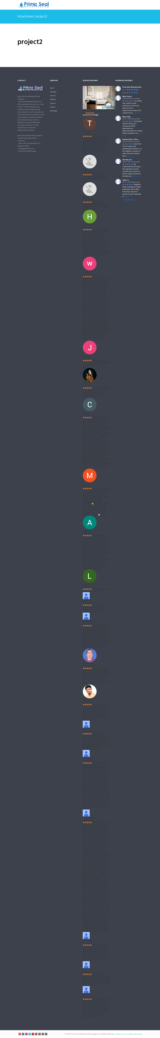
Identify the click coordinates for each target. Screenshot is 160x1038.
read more (90, 153)
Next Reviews (129, 200)
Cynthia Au (86, 170)
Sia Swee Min (87, 940)
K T (84, 970)
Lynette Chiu (87, 584)
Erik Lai (85, 994)
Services (53, 95)
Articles (52, 107)
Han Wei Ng (87, 225)
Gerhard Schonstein (90, 818)
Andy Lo (125, 180)
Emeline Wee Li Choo (130, 139)
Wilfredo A (86, 197)
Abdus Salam (87, 700)
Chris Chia (86, 413)
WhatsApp (53, 111)
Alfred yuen (87, 531)
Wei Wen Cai (127, 160)
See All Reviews (88, 1016)
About (52, 88)
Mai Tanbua (87, 484)
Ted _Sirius (86, 132)
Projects (53, 103)
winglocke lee (87, 272)
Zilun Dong (86, 383)
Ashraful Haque (88, 664)
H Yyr (85, 729)
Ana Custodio (87, 621)
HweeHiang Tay (88, 758)
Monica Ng (126, 117)
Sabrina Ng (86, 601)
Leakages (53, 92)
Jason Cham (87, 356)
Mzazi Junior (127, 96)
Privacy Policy (137, 1034)
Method (53, 99)
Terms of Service (121, 1034)
